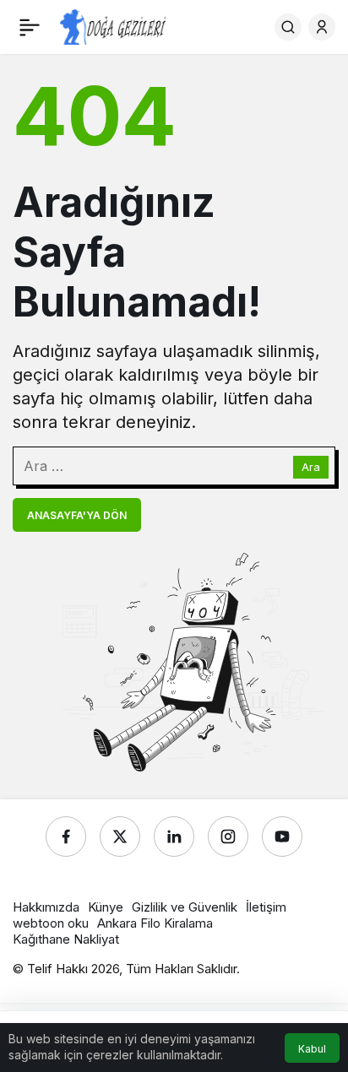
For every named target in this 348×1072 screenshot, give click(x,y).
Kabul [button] (312, 1048)
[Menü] (29, 27)
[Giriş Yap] (321, 27)
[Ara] (288, 27)
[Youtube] (282, 836)
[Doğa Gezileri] (113, 25)
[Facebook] (66, 836)
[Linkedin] (174, 836)
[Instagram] (228, 836)
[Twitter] (120, 836)
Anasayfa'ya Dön (77, 515)
